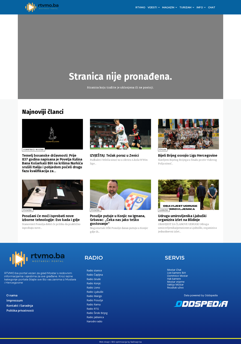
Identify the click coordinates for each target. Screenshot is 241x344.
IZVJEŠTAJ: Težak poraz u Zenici (114, 155)
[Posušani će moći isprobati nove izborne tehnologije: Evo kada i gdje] (52, 195)
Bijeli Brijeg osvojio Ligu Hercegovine (187, 155)
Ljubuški (163, 210)
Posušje (27, 210)
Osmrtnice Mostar (33, 150)
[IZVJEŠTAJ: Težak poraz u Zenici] (120, 134)
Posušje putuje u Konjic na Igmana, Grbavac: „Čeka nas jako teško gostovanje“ (117, 220)
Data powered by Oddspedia (201, 295)
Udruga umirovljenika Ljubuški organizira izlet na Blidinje (182, 218)
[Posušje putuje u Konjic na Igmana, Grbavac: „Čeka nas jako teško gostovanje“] (120, 195)
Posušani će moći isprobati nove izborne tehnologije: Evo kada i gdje (51, 218)
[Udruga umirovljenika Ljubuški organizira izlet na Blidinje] (188, 195)
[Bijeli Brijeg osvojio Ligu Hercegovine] (188, 134)
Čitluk (162, 150)
